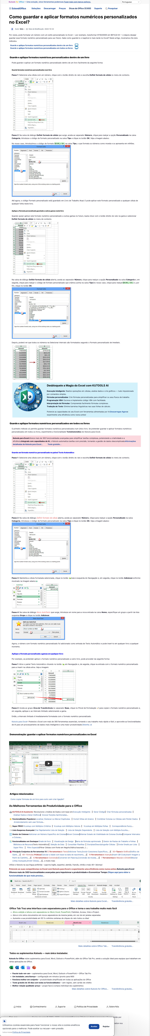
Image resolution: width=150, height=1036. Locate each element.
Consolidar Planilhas (76, 844)
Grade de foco (45, 841)
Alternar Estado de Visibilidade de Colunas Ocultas (101, 834)
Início (18, 1006)
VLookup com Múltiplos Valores (67, 826)
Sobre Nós (114, 1006)
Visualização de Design (63, 841)
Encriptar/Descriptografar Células (101, 844)
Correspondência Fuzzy (122, 826)
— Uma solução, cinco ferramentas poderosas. (50, 2)
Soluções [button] (36, 8)
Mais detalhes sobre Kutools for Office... (90, 989)
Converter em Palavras (68, 858)
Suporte (98, 8)
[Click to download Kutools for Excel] (35, 595)
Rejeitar (106, 1026)
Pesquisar (113, 8)
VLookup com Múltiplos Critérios (37, 826)
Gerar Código (99, 812)
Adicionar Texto (75, 851)
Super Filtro (18, 847)
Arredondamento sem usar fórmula (28, 822)
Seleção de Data (57, 844)
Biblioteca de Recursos (23, 844)
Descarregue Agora (118, 412)
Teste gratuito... (54, 444)
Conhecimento (39, 1006)
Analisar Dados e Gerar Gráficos (27, 815)
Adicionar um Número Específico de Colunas (47, 834)
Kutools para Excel (19, 721)
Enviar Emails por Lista (127, 844)
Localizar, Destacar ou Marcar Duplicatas (53, 819)
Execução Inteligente (81, 812)
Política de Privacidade (87, 1006)
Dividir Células (33, 861)
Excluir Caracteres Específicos (94, 851)
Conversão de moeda (87, 858)
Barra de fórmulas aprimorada (88, 841)
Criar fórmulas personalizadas (119, 812)
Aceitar (94, 1026)
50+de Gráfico (121, 851)
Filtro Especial (33, 847)
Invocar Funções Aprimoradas (54, 815)
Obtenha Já (87, 725)
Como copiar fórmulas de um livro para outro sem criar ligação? (37, 799)
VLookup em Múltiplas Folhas (96, 826)
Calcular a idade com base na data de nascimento (63, 855)
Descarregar (50, 8)
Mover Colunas (73, 834)
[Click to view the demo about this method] (75, 45)
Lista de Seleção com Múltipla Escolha (112, 830)
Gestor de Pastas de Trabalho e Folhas (120, 841)
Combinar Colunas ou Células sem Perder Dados (117, 819)
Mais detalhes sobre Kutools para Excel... (89, 901)
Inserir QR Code (119, 855)
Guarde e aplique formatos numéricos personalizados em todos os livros (41, 48)
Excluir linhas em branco (83, 819)
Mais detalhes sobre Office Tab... (93, 946)
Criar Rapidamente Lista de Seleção (49, 830)
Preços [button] (62, 8)
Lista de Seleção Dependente (80, 830)
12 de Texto (57, 851)
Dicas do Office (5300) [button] (80, 8)
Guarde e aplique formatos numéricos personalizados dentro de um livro (41, 45)
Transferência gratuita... (122, 901)
